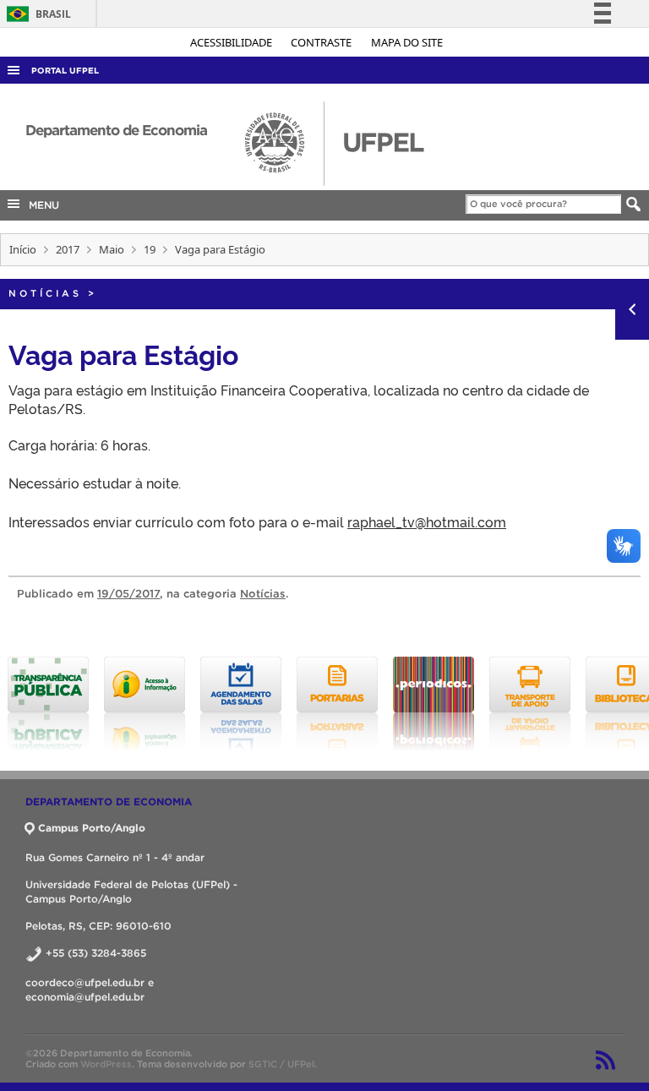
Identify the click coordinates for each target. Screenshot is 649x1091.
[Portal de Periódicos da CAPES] (433, 704)
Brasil (35, 14)
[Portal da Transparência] (48, 704)
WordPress (106, 1064)
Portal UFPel (65, 70)
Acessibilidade (232, 42)
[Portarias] (337, 704)
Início (22, 249)
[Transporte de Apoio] (529, 704)
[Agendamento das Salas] (240, 704)
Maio (111, 249)
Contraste (322, 42)
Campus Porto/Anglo (91, 827)
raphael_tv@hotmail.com (426, 521)
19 (149, 249)
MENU (40, 204)
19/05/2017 (128, 593)
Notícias (45, 293)
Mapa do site (407, 42)
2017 (67, 249)
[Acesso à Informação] (144, 704)
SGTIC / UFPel (281, 1064)
